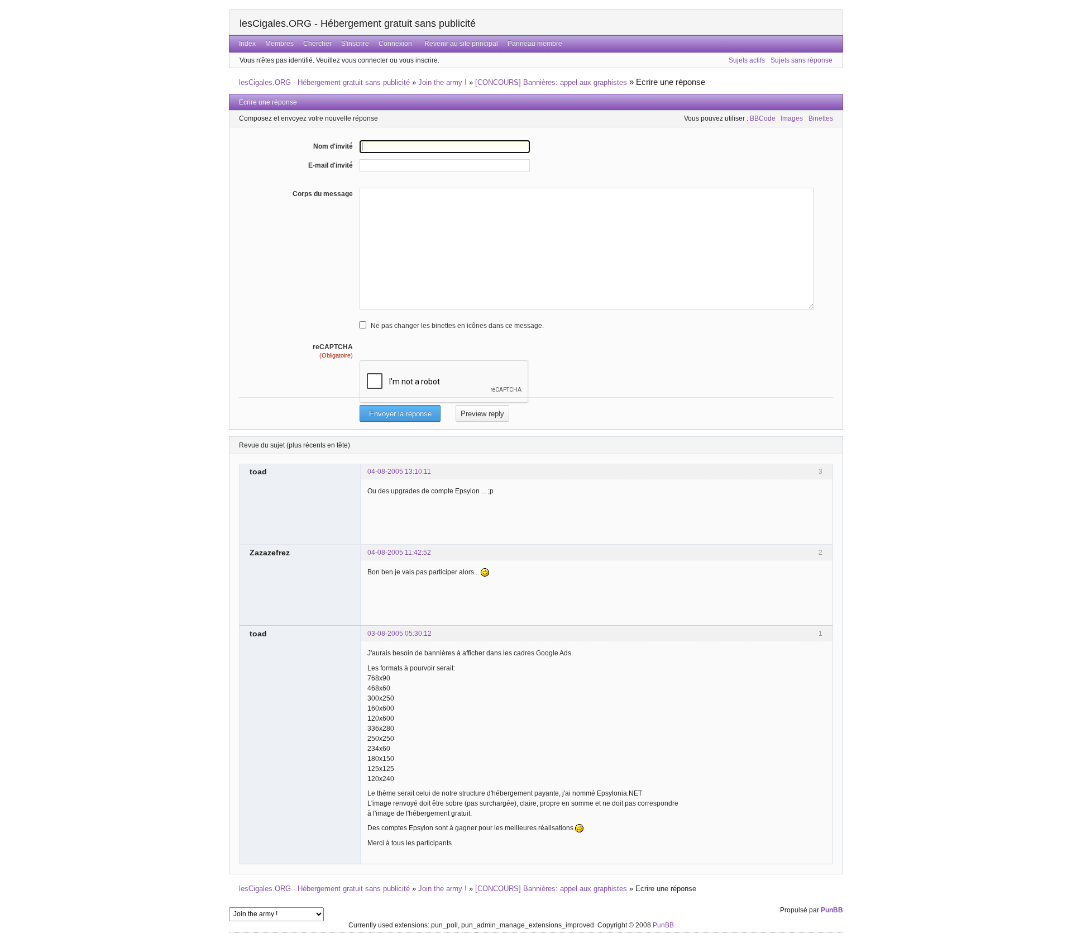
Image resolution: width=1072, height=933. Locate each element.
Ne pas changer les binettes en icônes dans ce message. (457, 326)
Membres (279, 43)
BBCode (763, 118)
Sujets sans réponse (801, 60)
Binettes (820, 118)
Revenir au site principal (461, 43)
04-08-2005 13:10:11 (399, 471)
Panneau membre (535, 43)
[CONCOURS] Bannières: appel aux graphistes (551, 82)
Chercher (317, 43)
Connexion (395, 43)
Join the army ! (442, 82)
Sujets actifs (747, 60)
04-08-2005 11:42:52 (399, 552)
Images (792, 118)
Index (247, 43)
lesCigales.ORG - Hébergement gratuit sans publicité (358, 23)
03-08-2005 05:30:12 (399, 633)
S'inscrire (355, 43)
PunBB (832, 910)
